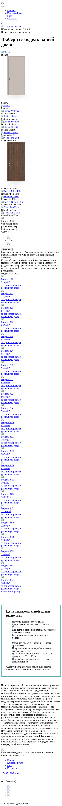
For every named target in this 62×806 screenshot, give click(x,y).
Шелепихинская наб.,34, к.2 (15, 776)
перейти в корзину (10, 591)
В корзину (6, 249)
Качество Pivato (15, 13)
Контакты (12, 18)
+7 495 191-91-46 (12, 26)
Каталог (11, 10)
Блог (9, 16)
